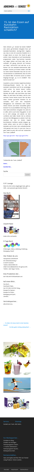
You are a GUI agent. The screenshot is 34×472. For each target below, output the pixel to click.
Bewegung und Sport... (9, 294)
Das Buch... (6, 284)
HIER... (5, 188)
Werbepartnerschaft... (9, 451)
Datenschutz (24, 469)
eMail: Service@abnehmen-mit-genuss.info (15, 267)
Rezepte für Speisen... (9, 290)
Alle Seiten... (18, 424)
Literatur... (6, 296)
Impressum (14, 469)
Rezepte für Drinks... (9, 292)
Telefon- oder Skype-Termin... (11, 269)
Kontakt (6, 469)
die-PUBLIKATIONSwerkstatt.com (12, 276)
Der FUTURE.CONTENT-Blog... (12, 288)
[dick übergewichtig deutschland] (17, 156)
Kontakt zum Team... (9, 424)
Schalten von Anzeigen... (10, 442)
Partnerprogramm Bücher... (11, 449)
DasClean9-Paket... (8, 286)
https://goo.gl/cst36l (9, 135)
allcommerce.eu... (8, 304)
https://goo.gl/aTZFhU (22, 135)
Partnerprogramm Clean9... (11, 444)
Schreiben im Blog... (8, 440)
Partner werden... (17, 460)
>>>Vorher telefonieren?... (10, 446)
